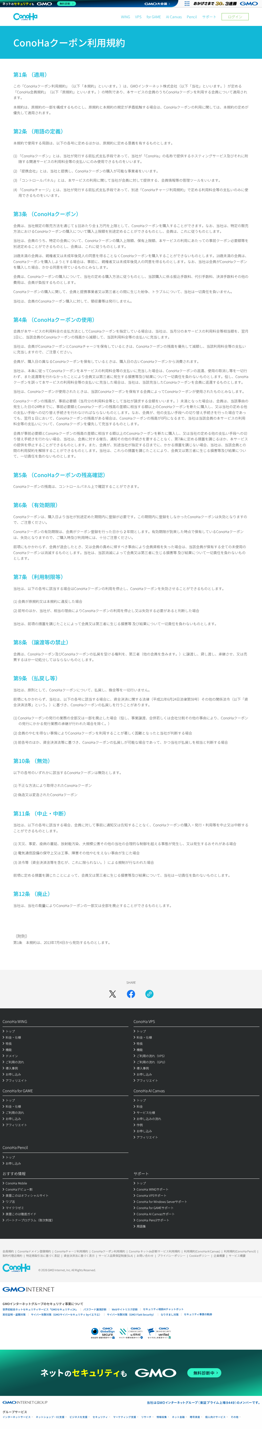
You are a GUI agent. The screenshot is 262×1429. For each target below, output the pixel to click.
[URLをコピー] (149, 994)
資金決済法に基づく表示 (79, 1255)
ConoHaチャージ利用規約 (71, 1251)
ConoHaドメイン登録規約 (34, 1251)
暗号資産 (195, 1417)
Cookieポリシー (199, 1255)
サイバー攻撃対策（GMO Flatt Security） (131, 1314)
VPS (138, 16)
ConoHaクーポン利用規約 (108, 1251)
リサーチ (146, 1417)
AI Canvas (174, 16)
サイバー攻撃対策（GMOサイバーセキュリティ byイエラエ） (66, 1314)
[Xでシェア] (112, 994)
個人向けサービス (215, 1417)
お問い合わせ (145, 1255)
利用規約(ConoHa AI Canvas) (202, 1251)
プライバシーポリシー (171, 1255)
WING (125, 16)
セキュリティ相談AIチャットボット (163, 1309)
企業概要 (219, 1255)
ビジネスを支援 (79, 1417)
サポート (209, 16)
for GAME (154, 16)
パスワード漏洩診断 (94, 1309)
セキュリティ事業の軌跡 (198, 1314)
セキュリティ (100, 1417)
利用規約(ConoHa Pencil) (240, 1251)
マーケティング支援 (124, 1417)
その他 (234, 1417)
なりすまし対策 (170, 1314)
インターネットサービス (17, 1417)
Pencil (192, 16)
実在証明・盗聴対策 (14, 1314)
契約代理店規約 (12, 1255)
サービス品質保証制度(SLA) (116, 1255)
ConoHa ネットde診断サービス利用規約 (154, 1251)
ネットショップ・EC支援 (50, 1417)
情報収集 (162, 1417)
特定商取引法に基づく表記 (43, 1255)
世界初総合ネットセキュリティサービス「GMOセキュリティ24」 (40, 1309)
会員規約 (8, 1251)
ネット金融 (178, 1417)
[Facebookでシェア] (131, 994)
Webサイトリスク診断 (125, 1309)
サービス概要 (237, 1255)
